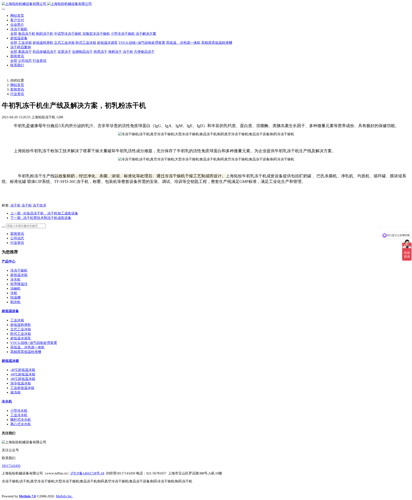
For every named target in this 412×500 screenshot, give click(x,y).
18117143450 (11, 466)
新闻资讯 (17, 89)
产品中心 (8, 261)
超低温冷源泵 (20, 338)
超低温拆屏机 (20, 325)
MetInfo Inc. (64, 496)
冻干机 (15, 205)
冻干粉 (26, 205)
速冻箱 (15, 392)
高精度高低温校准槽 (25, 352)
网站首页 (17, 15)
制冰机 (15, 302)
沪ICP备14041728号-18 (87, 473)
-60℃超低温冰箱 (22, 374)
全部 (13, 33)
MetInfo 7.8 (27, 496)
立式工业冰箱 (20, 329)
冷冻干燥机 (18, 270)
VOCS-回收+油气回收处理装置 (33, 343)
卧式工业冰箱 (20, 334)
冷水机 (15, 279)
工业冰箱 (17, 320)
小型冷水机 (18, 410)
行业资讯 (17, 94)
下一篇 (40, 218)
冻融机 (15, 288)
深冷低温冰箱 (20, 383)
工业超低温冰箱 (22, 388)
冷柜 (13, 293)
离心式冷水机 (20, 424)
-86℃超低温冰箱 (22, 379)
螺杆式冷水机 (20, 419)
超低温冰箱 (18, 275)
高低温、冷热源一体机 (27, 347)
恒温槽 (15, 297)
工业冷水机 (18, 415)
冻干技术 (39, 205)
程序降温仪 (18, 284)
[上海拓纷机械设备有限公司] (206, 4)
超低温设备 (10, 311)
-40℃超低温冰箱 (22, 370)
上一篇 (44, 213)
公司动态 (17, 238)
